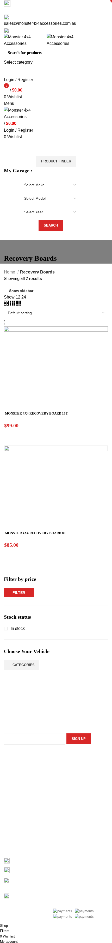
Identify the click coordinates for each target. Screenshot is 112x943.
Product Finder (56, 161)
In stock (17, 628)
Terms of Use (16, 794)
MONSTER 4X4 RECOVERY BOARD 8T (35, 533)
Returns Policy (17, 774)
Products (12, 832)
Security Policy (17, 765)
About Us (12, 822)
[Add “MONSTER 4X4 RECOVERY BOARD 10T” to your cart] (10, 436)
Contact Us (14, 841)
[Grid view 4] (18, 304)
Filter (19, 593)
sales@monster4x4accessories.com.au (40, 23)
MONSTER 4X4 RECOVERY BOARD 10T (36, 413)
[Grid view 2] (7, 304)
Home (10, 272)
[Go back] (10, 246)
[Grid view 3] (13, 304)
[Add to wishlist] (24, 436)
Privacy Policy (17, 784)
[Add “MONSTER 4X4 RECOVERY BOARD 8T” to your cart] (10, 555)
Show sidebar (21, 291)
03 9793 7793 (25, 860)
